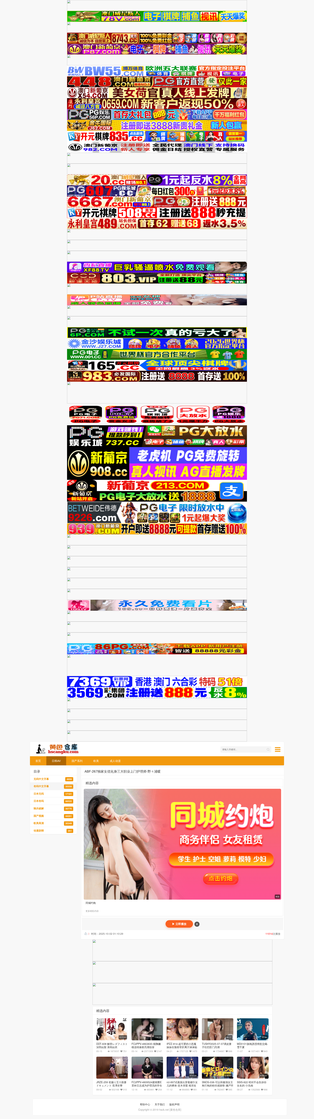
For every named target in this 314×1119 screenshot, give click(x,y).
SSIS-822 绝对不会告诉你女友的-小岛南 (251, 1083)
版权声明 (174, 1104)
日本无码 (53, 793)
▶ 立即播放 (179, 923)
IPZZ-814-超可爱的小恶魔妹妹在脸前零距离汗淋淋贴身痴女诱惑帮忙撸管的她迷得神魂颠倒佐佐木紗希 (182, 1048)
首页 (38, 761)
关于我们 (160, 1104)
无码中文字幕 (53, 779)
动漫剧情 (53, 830)
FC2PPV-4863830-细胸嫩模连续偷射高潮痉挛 (146, 1045)
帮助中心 (145, 1104)
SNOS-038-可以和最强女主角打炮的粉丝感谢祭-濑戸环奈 (217, 1085)
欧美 (96, 761)
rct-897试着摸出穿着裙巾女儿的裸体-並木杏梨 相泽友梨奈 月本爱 (182, 1085)
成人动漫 (115, 761)
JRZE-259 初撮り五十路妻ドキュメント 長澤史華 (111, 1083)
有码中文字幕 (53, 786)
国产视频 (53, 816)
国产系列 (77, 761)
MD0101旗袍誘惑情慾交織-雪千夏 (252, 1045)
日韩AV (56, 761)
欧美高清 (53, 823)
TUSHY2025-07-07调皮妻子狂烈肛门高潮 (217, 1045)
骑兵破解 (53, 808)
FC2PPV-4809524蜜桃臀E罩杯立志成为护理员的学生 (147, 1083)
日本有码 (53, 801)
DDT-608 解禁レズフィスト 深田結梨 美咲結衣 (112, 1045)
